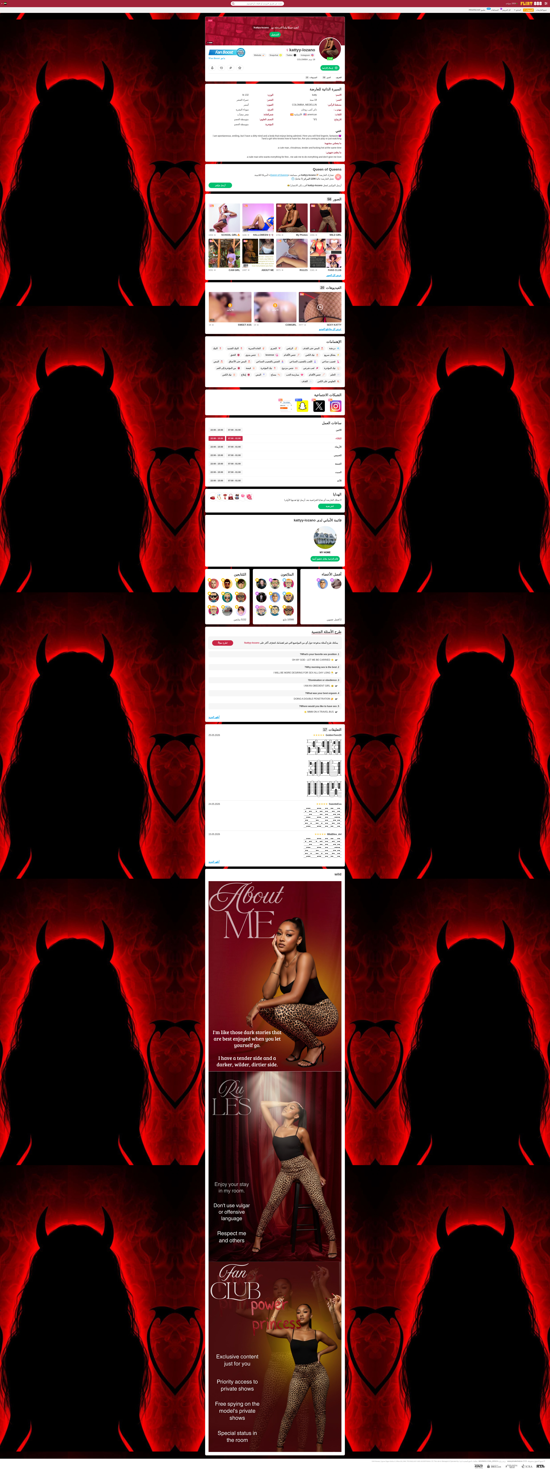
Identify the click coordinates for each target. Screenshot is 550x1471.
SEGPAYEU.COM (485, 1461)
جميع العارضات (541, 10)
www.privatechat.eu (514, 1461)
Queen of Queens (279, 175)
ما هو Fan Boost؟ (217, 58)
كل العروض (506, 10)
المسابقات (495, 10)
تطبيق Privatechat (477, 10)
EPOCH (495, 1461)
